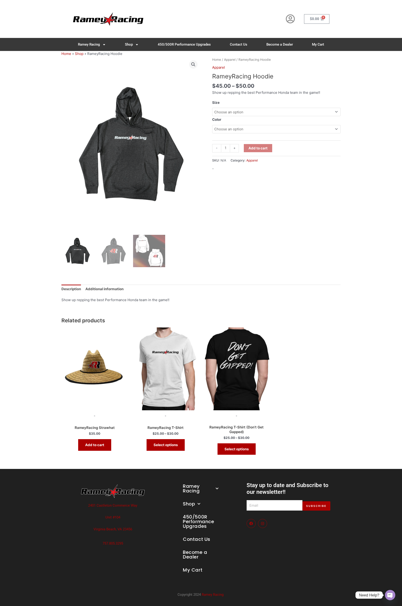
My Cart (318, 44)
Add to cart (258, 148)
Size (216, 102)
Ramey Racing (89, 44)
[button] (193, 64)
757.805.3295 (113, 543)
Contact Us (238, 44)
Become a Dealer (279, 44)
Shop (129, 44)
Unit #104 (112, 517)
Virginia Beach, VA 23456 (113, 529)
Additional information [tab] (104, 289)
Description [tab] (71, 289)
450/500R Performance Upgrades (184, 44)
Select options (166, 445)
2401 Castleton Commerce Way (112, 505)
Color (216, 119)
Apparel (229, 59)
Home (66, 53)
